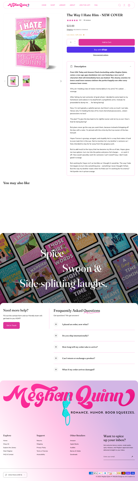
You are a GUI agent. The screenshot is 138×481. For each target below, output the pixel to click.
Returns (39, 441)
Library (62, 5)
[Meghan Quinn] (18, 5)
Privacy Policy (41, 448)
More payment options (100, 55)
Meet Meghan (7, 451)
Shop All (6, 444)
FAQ (95, 5)
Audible (72, 448)
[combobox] (52, 5)
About (72, 5)
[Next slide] (60, 80)
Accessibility (41, 454)
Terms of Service (42, 451)
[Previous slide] (4, 80)
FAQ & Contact (8, 454)
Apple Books (74, 444)
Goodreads (73, 454)
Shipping (70, 30)
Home (44, 5)
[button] (119, 5)
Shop (53, 5)
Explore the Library (9, 448)
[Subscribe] (132, 456)
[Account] (124, 5)
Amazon (73, 441)
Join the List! (84, 5)
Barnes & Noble (75, 451)
